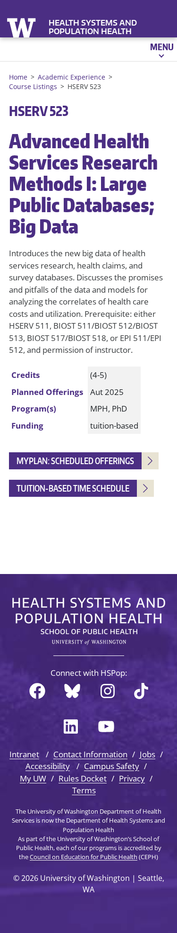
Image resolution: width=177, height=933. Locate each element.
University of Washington (22, 26)
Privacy (132, 778)
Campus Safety (111, 766)
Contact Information (90, 754)
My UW (33, 778)
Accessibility (47, 766)
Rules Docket (83, 778)
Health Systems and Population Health (93, 27)
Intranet (24, 754)
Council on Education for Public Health (83, 856)
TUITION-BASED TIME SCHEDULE (73, 488)
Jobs (147, 754)
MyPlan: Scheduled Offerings (75, 460)
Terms (84, 790)
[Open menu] (161, 49)
